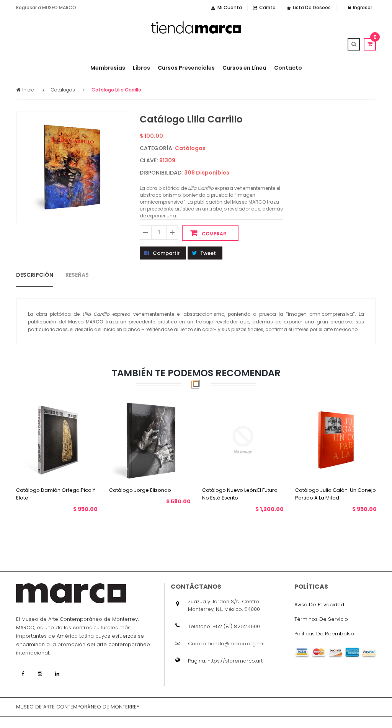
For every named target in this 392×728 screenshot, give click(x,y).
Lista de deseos (312, 7)
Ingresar (362, 7)
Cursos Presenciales (186, 68)
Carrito (267, 7)
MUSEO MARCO (59, 7)
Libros (141, 68)
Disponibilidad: (161, 172)
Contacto (288, 68)
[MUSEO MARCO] (196, 27)
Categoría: (156, 148)
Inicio (28, 90)
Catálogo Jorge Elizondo (140, 489)
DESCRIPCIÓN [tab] (34, 274)
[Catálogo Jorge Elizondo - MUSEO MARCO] (150, 439)
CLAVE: (149, 160)
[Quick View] (64, 468)
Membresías (107, 68)
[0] (370, 44)
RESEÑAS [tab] (77, 274)
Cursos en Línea (244, 68)
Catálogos (63, 90)
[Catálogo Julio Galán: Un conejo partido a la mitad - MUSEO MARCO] (336, 439)
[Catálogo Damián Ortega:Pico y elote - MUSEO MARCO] (57, 439)
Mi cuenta (229, 7)
